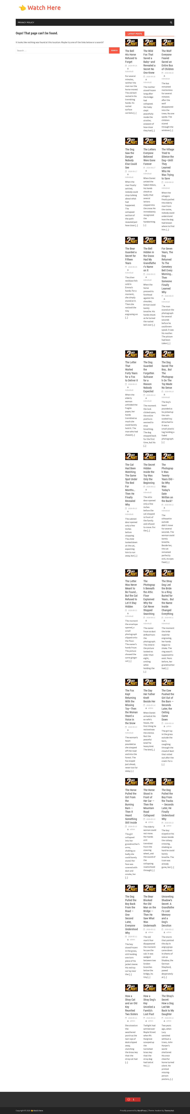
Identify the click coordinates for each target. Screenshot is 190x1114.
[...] (135, 112)
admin (150, 708)
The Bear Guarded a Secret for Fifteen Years (131, 256)
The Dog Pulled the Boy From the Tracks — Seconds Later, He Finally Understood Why (168, 804)
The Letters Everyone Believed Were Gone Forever (149, 157)
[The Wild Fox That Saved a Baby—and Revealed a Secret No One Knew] (149, 42)
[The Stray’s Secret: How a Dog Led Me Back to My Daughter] (168, 987)
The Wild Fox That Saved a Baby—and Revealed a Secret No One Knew (149, 61)
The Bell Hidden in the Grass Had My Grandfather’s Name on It (149, 259)
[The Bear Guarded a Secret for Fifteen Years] (131, 240)
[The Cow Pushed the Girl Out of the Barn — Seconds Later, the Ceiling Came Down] (168, 682)
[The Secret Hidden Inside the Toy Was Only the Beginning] (149, 456)
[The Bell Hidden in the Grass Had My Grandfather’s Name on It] (149, 240)
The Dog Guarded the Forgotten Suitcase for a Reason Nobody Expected (148, 377)
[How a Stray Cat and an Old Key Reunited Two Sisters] (131, 987)
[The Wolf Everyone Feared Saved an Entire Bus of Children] (168, 42)
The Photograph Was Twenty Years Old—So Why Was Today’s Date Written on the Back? (168, 483)
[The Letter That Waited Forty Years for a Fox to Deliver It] (131, 353)
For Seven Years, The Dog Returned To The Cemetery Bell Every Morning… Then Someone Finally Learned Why (167, 270)
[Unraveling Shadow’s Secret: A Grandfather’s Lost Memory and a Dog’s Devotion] (168, 888)
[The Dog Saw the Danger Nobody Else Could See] (131, 140)
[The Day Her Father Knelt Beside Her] (149, 682)
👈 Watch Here (39, 7)
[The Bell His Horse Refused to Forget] (131, 42)
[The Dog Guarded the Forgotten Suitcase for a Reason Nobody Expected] (149, 353)
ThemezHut (169, 1110)
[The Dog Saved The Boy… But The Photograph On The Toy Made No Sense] (168, 353)
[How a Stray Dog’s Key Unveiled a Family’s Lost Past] (149, 987)
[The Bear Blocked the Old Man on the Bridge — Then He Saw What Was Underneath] (149, 888)
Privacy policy (26, 22)
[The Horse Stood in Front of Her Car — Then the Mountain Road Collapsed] (149, 781)
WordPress (142, 1110)
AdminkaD (129, 71)
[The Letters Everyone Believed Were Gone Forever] (149, 140)
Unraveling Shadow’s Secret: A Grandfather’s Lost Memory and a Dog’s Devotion (168, 911)
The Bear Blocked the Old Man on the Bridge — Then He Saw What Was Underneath (149, 911)
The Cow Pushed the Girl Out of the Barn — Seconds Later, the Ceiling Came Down (168, 705)
